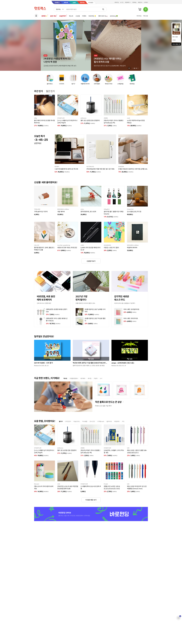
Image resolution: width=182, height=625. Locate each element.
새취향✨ (44, 16)
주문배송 (134, 2)
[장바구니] (139, 9)
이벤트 (84, 16)
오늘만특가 (62, 16)
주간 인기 (38, 91)
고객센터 (146, 2)
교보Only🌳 (114, 16)
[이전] (132, 68)
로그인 (121, 2)
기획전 (174, 40)
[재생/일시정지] (129, 68)
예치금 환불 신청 (176, 44)
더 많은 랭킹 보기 (91, 500)
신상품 (78, 16)
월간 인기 (50, 91)
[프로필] (145, 9)
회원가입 (117, 2)
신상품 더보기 (91, 261)
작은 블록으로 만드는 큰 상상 (108, 401)
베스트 (71, 16)
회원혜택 (127, 2)
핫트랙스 (58, 9)
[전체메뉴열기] (36, 16)
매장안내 (140, 2)
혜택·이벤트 (175, 37)
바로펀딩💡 (92, 16)
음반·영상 (53, 16)
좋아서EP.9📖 (103, 16)
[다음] (138, 68)
